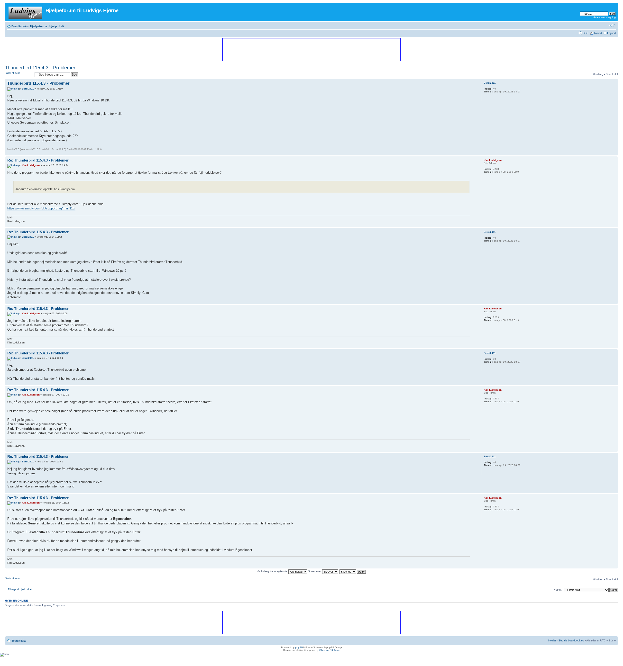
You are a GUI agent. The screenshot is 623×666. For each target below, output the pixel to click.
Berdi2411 (28, 88)
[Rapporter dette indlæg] (451, 82)
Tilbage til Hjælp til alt (20, 589)
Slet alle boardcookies (571, 640)
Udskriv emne (598, 25)
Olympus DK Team (329, 650)
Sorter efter (315, 571)
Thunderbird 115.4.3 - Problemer (40, 67)
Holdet (552, 640)
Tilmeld (598, 33)
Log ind (611, 33)
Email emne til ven (604, 25)
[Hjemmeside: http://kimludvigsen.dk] (486, 178)
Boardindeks (19, 26)
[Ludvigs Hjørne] (26, 12)
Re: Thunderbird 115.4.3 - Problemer (38, 160)
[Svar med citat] (463, 82)
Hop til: (558, 589)
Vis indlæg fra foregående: (272, 571)
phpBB (299, 647)
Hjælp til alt (56, 26)
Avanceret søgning (604, 17)
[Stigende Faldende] (352, 571)
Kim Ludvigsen (31, 165)
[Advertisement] (311, 49)
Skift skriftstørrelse (612, 25)
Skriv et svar (12, 73)
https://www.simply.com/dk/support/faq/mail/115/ (41, 208)
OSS (585, 33)
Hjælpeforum (38, 26)
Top (614, 153)
